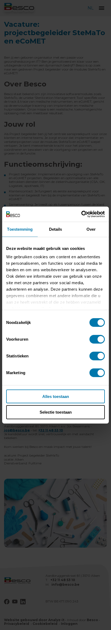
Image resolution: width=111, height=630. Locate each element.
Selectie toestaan (56, 412)
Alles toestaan (55, 396)
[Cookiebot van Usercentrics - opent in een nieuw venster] (81, 214)
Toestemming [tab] (20, 229)
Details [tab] (55, 229)
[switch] (97, 339)
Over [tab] (91, 229)
